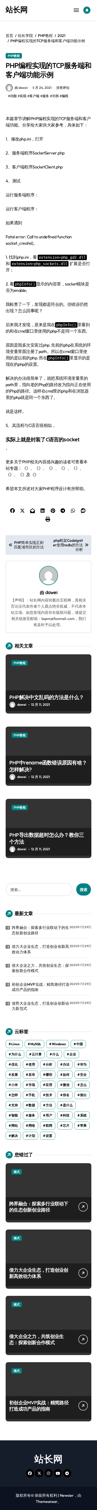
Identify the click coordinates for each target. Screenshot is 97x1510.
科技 (66, 1115)
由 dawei (21, 88)
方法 (49, 1105)
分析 (49, 1064)
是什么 (68, 1105)
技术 (49, 1095)
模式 (17, 1172)
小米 (14, 1085)
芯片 (66, 1125)
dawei (51, 592)
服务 (45, 96)
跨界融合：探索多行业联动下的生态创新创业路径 (40, 930)
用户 (49, 1115)
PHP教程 (14, 56)
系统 (83, 1115)
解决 (14, 1136)
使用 (31, 1064)
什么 (55, 1054)
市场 (31, 1085)
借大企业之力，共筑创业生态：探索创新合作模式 (40, 968)
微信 (66, 1085)
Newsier (67, 1495)
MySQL (35, 1044)
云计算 (37, 1054)
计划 (31, 1136)
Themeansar (46, 1501)
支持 (14, 1105)
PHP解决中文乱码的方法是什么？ (46, 697)
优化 (14, 1064)
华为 (83, 1064)
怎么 (83, 1085)
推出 (83, 1095)
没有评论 (62, 88)
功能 (13, 96)
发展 (14, 1074)
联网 (49, 1125)
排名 (66, 1095)
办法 (66, 1064)
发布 (31, 1074)
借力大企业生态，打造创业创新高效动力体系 (40, 949)
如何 (66, 1074)
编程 (65, 96)
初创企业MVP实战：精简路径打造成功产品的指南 (40, 987)
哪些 (49, 1074)
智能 (14, 1115)
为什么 (16, 1054)
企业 (72, 1054)
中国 (79, 1044)
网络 (31, 1125)
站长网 (17, 9)
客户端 (34, 96)
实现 (23, 96)
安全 (83, 1074)
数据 (31, 1105)
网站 (14, 1125)
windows (59, 1044)
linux (15, 1044)
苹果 (83, 1125)
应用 (49, 1085)
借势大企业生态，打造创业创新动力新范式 (40, 1006)
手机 (31, 1095)
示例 (55, 96)
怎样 (14, 1095)
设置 (49, 1136)
